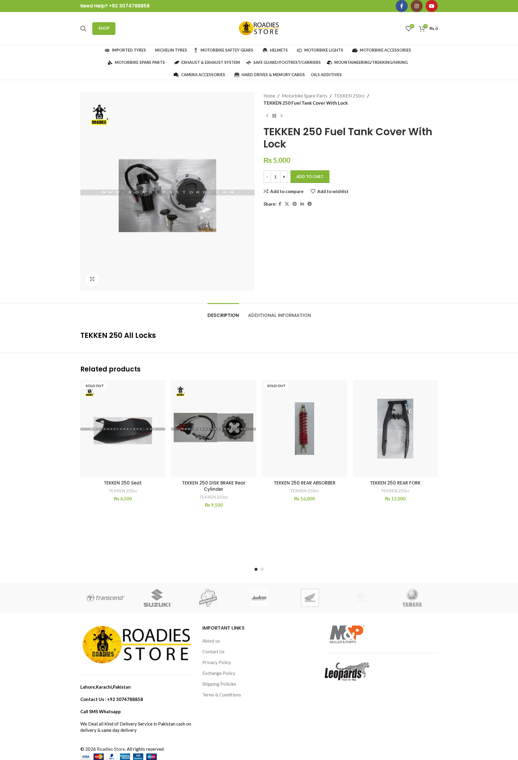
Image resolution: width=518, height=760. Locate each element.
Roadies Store (111, 749)
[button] (256, 569)
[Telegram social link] (310, 204)
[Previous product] (267, 116)
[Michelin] (208, 598)
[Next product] (281, 116)
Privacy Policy (216, 662)
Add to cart (309, 176)
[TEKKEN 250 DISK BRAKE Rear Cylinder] (213, 428)
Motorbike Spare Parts (304, 95)
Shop (103, 28)
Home (269, 95)
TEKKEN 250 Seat (123, 483)
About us (211, 640)
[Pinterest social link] (295, 204)
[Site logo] (259, 28)
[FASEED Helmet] (360, 598)
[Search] (83, 28)
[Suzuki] (156, 598)
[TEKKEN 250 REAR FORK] (395, 428)
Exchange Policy (218, 673)
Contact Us (213, 651)
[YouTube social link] (432, 6)
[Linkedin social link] (302, 204)
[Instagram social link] (417, 6)
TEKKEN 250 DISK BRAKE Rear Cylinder (214, 486)
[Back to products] (274, 116)
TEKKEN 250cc (349, 95)
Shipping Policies (219, 684)
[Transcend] (105, 598)
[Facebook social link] (402, 6)
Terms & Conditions (221, 694)
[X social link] (287, 204)
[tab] (223, 312)
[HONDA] (309, 598)
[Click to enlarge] (92, 279)
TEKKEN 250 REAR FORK (395, 483)
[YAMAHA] (412, 598)
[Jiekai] (259, 598)
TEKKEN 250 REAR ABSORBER (304, 483)
